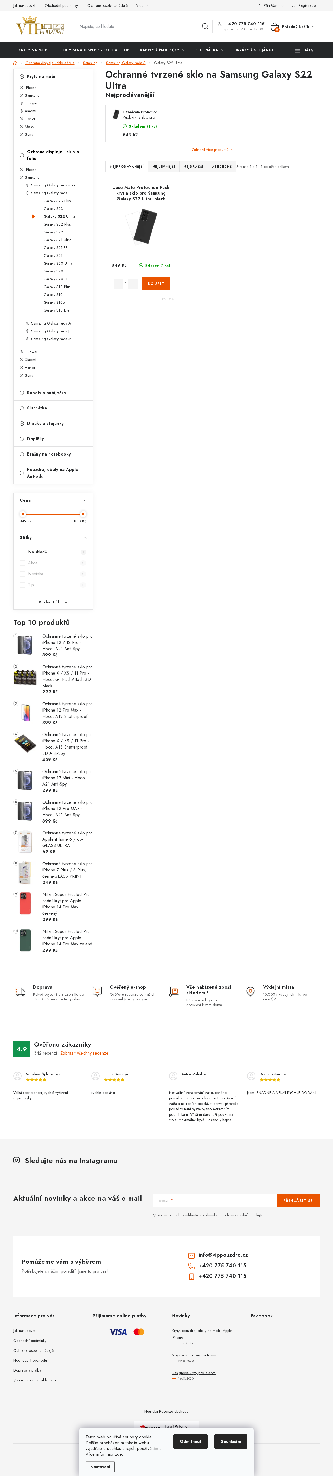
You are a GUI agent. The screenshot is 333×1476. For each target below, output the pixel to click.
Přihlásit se (298, 1200)
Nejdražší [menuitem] (193, 166)
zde (118, 1454)
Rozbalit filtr (50, 602)
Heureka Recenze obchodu (166, 1411)
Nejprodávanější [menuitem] (127, 166)
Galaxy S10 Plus (57, 286)
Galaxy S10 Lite (56, 310)
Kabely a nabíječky (46, 393)
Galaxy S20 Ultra (58, 263)
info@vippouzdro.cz (223, 1255)
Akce (56, 563)
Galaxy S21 (53, 255)
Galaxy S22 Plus (57, 224)
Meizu (30, 126)
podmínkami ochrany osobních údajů (232, 1215)
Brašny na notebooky (49, 454)
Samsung (32, 95)
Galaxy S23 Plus (57, 200)
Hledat (205, 26)
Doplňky (35, 439)
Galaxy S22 (53, 232)
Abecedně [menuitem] (222, 166)
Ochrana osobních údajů (107, 5)
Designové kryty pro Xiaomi (194, 1372)
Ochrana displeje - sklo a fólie (53, 155)
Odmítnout (190, 1441)
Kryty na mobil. (42, 76)
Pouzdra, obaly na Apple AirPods (53, 472)
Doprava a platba (27, 1370)
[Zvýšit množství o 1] (133, 284)
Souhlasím (231, 1441)
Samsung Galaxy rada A (51, 323)
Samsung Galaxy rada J (50, 331)
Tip (56, 585)
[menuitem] (35, 50)
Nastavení (100, 1467)
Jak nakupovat (24, 5)
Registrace (307, 5)
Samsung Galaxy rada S (51, 193)
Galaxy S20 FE (56, 279)
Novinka (56, 574)
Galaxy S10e (54, 302)
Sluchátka (37, 408)
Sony (29, 134)
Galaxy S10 (53, 294)
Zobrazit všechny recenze (84, 1053)
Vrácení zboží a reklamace (35, 1380)
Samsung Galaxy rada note (53, 185)
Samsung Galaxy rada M (51, 338)
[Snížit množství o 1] (118, 284)
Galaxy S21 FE (56, 247)
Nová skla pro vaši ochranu (194, 1355)
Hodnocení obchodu (30, 1360)
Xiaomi (30, 111)
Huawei (31, 103)
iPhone (30, 87)
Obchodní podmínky (61, 5)
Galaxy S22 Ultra (59, 216)
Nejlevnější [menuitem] (163, 166)
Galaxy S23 (53, 208)
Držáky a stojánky (45, 423)
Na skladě (56, 552)
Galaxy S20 (53, 271)
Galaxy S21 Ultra (57, 239)
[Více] (305, 50)
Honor (30, 118)
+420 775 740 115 (244, 24)
